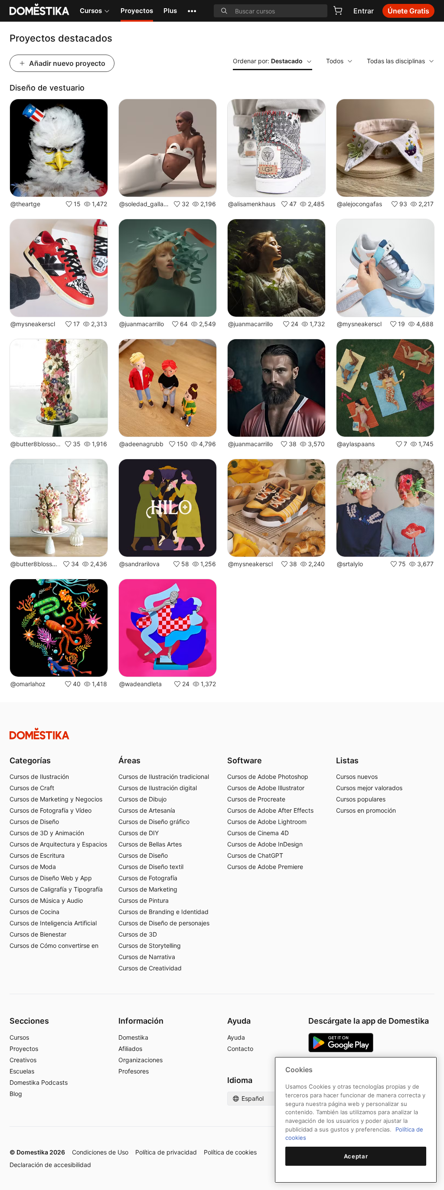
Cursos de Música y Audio (46, 900)
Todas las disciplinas (396, 61)
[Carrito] (338, 10)
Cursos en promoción (366, 810)
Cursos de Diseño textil (150, 866)
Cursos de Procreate (256, 799)
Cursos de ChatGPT (255, 855)
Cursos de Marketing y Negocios (56, 799)
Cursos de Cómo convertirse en (54, 945)
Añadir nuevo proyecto (67, 63)
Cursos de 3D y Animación (47, 833)
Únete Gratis (408, 10)
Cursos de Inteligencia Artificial (53, 923)
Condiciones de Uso (100, 1152)
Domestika (133, 1037)
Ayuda (236, 1037)
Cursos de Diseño (34, 821)
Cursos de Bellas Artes (150, 844)
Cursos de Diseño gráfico (153, 821)
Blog (16, 1093)
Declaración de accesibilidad (50, 1164)
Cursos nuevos (357, 776)
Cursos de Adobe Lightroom (267, 821)
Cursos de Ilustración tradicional (163, 776)
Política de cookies (230, 1152)
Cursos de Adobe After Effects (270, 810)
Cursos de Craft (32, 787)
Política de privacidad (166, 1152)
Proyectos (137, 10)
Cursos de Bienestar (38, 934)
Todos (334, 61)
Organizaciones (140, 1060)
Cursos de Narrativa (146, 956)
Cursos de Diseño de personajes (163, 923)
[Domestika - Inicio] (222, 733)
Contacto (240, 1048)
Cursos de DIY (138, 833)
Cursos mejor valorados (369, 787)
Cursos (91, 10)
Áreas (129, 760)
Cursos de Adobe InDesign (265, 844)
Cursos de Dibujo (142, 799)
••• (191, 10)
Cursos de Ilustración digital (157, 787)
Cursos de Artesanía (146, 810)
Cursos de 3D (137, 934)
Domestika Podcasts (39, 1082)
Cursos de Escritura (37, 855)
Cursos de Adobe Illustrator (265, 787)
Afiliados (130, 1048)
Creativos (23, 1060)
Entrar (363, 10)
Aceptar (356, 1156)
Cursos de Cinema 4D (258, 833)
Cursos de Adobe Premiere (265, 866)
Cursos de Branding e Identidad (163, 911)
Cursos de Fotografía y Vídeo (50, 810)
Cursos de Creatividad (150, 968)
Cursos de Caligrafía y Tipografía (56, 889)
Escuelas (22, 1071)
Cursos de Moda (33, 866)
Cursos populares (360, 799)
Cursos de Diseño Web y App (51, 878)
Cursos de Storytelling (149, 945)
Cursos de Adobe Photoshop (267, 776)
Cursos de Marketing (147, 889)
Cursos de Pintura (143, 900)
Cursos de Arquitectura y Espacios (58, 844)
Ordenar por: (268, 61)
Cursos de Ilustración (39, 776)
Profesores (133, 1071)
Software (244, 760)
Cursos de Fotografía (147, 878)
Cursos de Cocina (34, 911)
